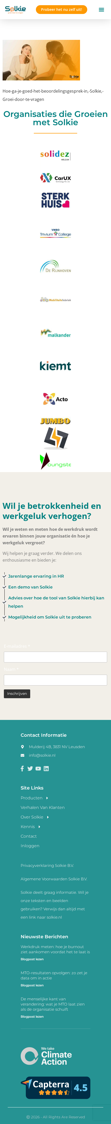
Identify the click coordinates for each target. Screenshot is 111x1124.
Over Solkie (32, 817)
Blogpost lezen (32, 959)
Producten (32, 797)
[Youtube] (38, 769)
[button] (101, 9)
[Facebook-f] (22, 769)
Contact (29, 836)
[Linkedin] (46, 769)
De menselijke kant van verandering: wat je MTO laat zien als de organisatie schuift (53, 1004)
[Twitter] (30, 769)
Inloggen (30, 845)
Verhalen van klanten (43, 807)
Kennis (28, 826)
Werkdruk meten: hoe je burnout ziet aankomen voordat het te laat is (55, 949)
